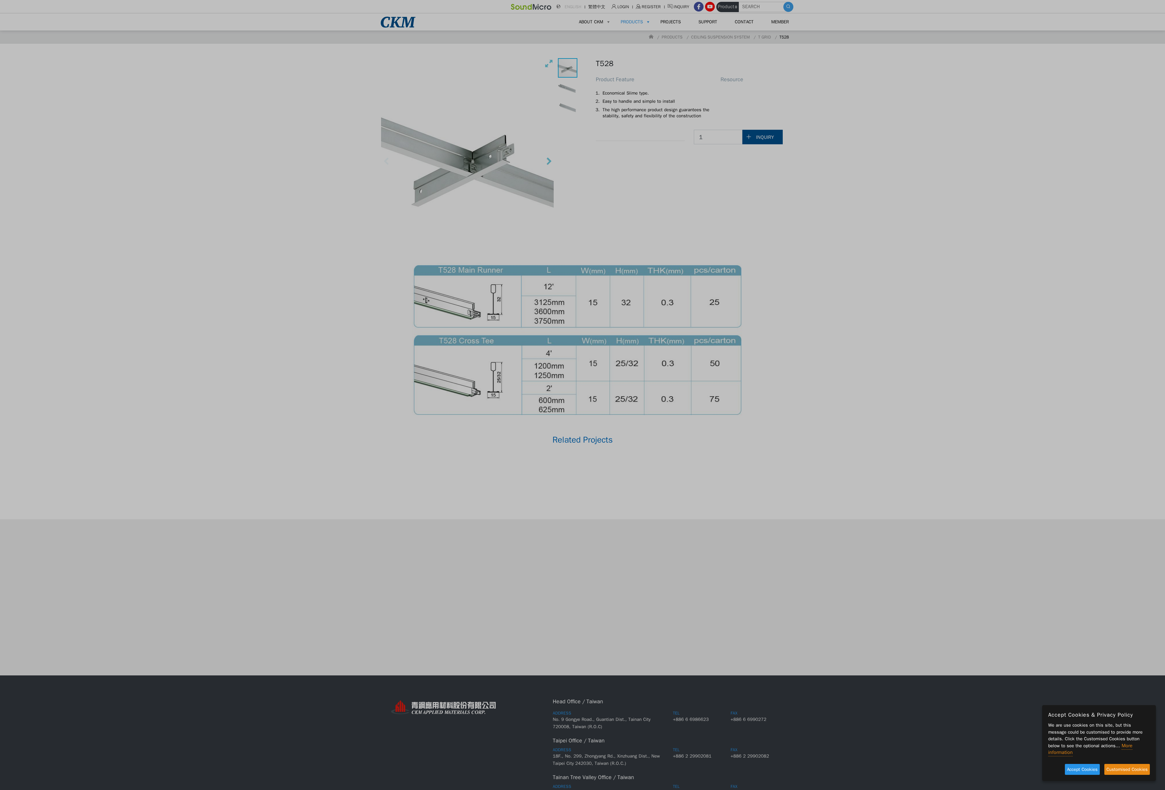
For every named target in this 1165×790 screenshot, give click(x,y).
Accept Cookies (1082, 769)
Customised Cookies (1127, 769)
